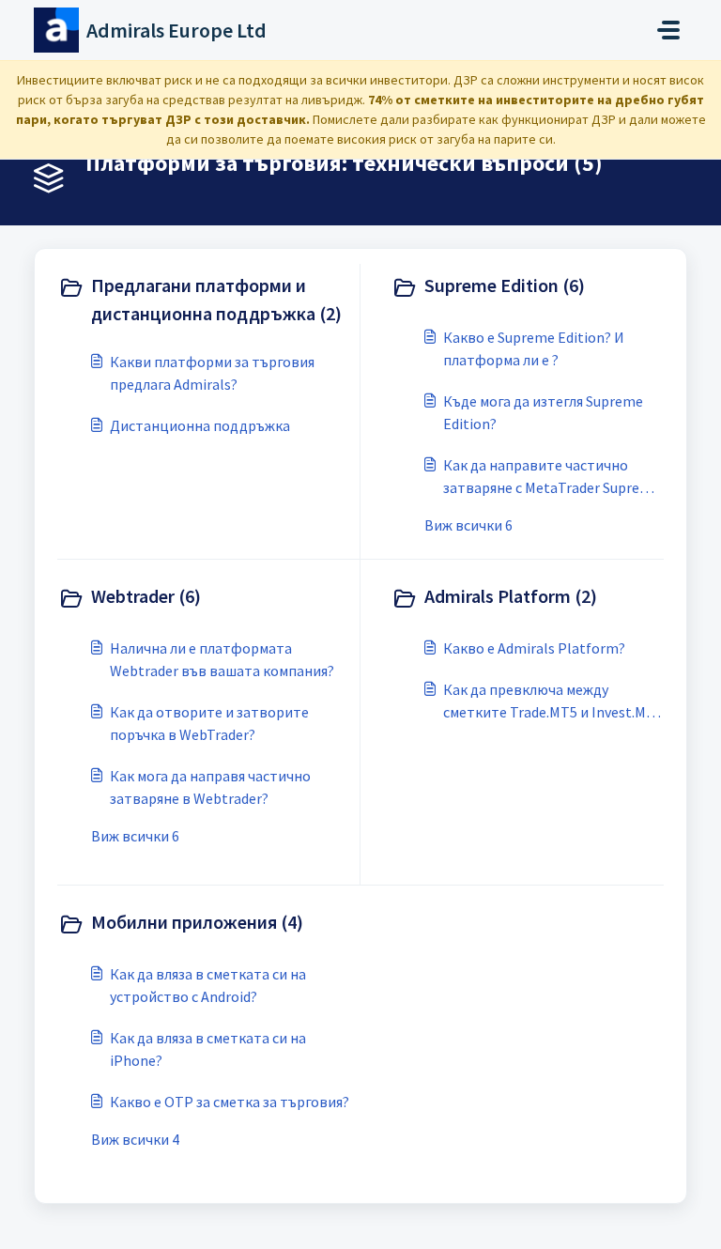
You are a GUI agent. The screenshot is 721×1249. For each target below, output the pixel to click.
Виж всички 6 (468, 525)
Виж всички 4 (135, 1139)
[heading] (204, 299)
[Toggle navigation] (668, 30)
